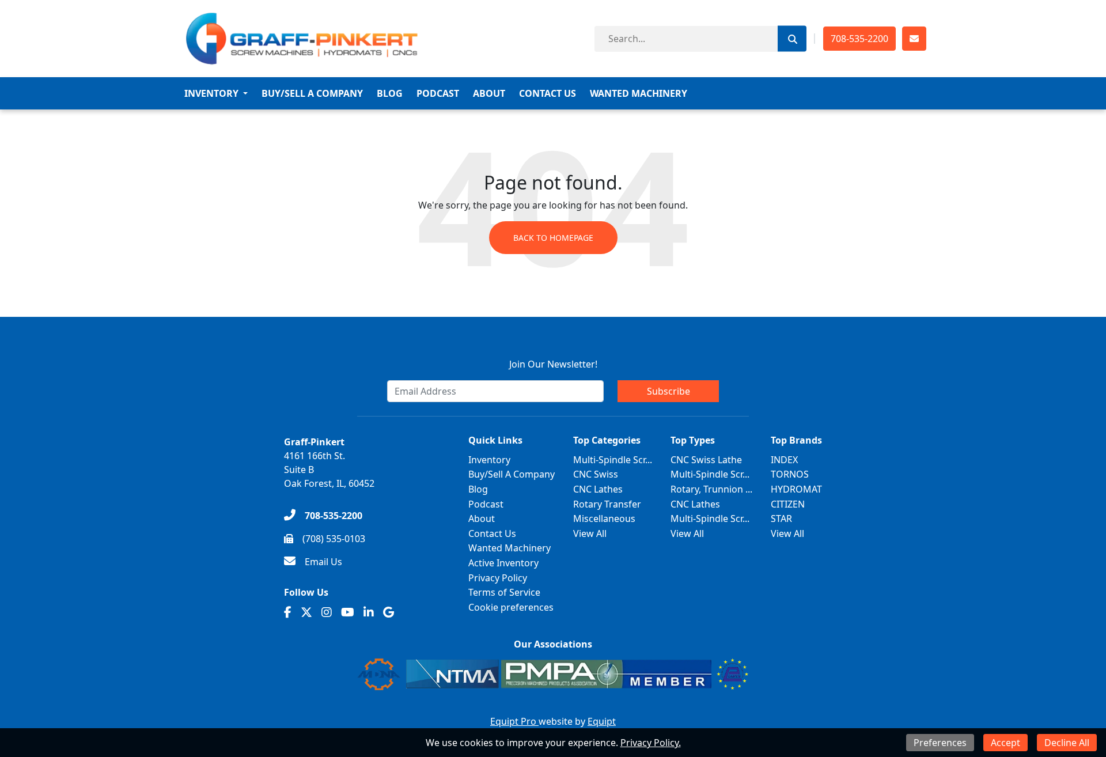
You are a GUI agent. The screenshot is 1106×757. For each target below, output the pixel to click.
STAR (781, 518)
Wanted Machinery (638, 93)
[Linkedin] (368, 612)
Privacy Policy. (650, 742)
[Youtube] (347, 612)
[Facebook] (287, 612)
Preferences (940, 742)
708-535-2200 (859, 38)
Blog (390, 93)
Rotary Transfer (607, 504)
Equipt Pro (514, 721)
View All (590, 533)
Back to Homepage (553, 237)
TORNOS (790, 474)
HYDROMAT (796, 489)
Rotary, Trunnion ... (711, 489)
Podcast (437, 93)
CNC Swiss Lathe (706, 459)
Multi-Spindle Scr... (612, 459)
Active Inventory (503, 563)
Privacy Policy (497, 577)
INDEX (784, 459)
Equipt (602, 721)
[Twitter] (306, 612)
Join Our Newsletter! (553, 364)
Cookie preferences (511, 607)
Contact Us (547, 93)
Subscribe (668, 391)
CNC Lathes (598, 489)
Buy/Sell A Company (312, 93)
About (489, 93)
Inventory (211, 93)
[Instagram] (326, 612)
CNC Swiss (595, 474)
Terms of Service (504, 592)
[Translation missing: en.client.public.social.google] (388, 612)
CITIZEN (788, 504)
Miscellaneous (604, 518)
